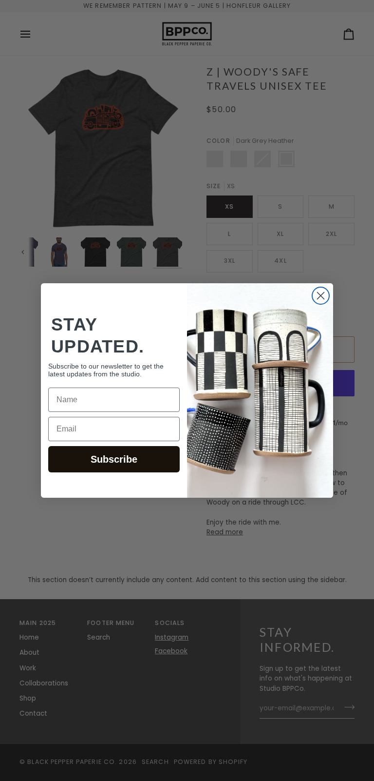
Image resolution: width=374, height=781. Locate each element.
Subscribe (114, 459)
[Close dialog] (320, 295)
